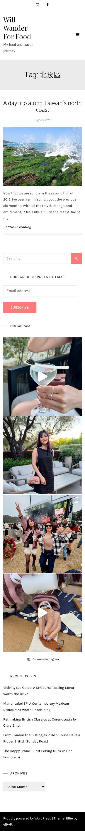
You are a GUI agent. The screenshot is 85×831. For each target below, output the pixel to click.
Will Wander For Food (17, 28)
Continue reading (17, 227)
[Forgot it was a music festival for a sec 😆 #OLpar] (42, 613)
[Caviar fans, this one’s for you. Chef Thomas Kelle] (42, 376)
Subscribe (20, 307)
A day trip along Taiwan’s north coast (42, 106)
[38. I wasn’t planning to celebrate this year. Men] (42, 455)
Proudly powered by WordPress (27, 818)
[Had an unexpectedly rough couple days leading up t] (42, 534)
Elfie (69, 818)
